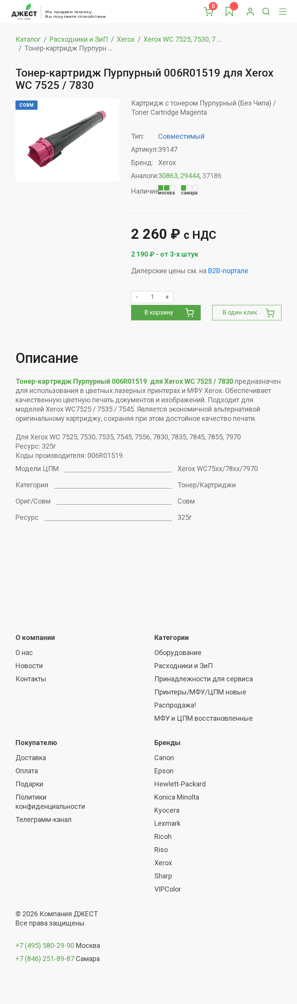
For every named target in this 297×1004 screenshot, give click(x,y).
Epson (164, 771)
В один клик (239, 312)
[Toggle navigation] (282, 11)
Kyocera (166, 810)
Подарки (29, 784)
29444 (190, 176)
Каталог (28, 39)
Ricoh (163, 836)
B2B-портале (228, 271)
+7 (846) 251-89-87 (44, 959)
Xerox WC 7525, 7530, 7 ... (182, 39)
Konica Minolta (176, 797)
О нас (24, 652)
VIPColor (167, 889)
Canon (164, 758)
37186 (212, 176)
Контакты (30, 679)
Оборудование (177, 652)
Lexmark (167, 823)
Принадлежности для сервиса (203, 679)
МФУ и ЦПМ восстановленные (203, 718)
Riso (161, 850)
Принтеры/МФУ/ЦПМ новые (200, 692)
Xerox (126, 39)
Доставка (30, 758)
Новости (29, 666)
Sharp (163, 876)
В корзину (158, 312)
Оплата (26, 771)
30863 (168, 176)
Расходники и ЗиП (79, 39)
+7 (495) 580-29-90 (45, 945)
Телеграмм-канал (43, 819)
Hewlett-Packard (180, 784)
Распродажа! (175, 705)
